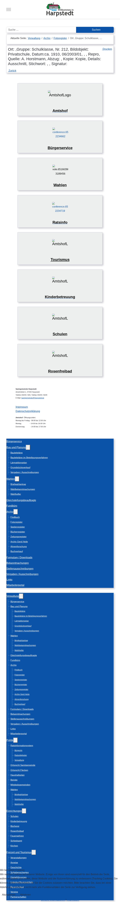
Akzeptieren (8, 894)
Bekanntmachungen (17, 563)
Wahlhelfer (15, 494)
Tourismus (60, 259)
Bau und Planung (16, 447)
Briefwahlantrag (18, 484)
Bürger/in (18, 750)
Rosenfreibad (17, 831)
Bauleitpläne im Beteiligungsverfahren (29, 457)
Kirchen (14, 845)
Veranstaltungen (18, 857)
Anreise (14, 862)
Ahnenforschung (18, 546)
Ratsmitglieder (21, 755)
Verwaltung (12, 596)
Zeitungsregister (18, 536)
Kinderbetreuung (18, 821)
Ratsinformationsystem (21, 745)
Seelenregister (17, 527)
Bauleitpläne (16, 452)
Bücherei (14, 826)
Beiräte (14, 780)
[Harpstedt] (60, 9)
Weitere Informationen (53, 900)
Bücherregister (17, 531)
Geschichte (16, 867)
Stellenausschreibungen (19, 568)
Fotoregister (16, 522)
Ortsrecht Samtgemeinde (22, 765)
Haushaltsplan (17, 775)
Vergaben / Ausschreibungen (24, 472)
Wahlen (10, 479)
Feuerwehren (17, 836)
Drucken (107, 49)
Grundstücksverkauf (20, 467)
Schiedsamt (16, 840)
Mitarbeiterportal (15, 585)
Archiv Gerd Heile (19, 541)
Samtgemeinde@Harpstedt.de (32, 398)
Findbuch (15, 517)
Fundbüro (11, 505)
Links (9, 579)
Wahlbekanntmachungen (22, 489)
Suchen (95, 29)
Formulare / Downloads (19, 557)
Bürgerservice (14, 441)
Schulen (14, 816)
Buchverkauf (16, 551)
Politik (9, 740)
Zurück (12, 70)
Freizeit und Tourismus (19, 852)
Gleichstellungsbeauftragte (21, 500)
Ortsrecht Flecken (19, 770)
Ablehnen (25, 894)
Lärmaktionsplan (18, 462)
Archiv (9, 511)
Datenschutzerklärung (28, 411)
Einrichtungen (14, 811)
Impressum (22, 407)
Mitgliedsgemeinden (20, 784)
